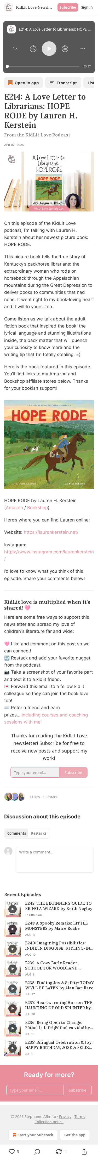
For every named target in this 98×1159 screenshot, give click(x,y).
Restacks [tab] (38, 833)
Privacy (65, 1116)
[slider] (43, 66)
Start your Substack (35, 1134)
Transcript (67, 82)
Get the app (74, 1134)
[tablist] (26, 833)
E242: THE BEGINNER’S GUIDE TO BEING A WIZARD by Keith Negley (58, 906)
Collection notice (49, 1121)
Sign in (87, 7)
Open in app (27, 82)
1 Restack (50, 796)
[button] (15, 48)
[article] (49, 909)
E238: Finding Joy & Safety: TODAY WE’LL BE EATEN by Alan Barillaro (59, 985)
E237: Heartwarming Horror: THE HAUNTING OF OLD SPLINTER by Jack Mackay (59, 1005)
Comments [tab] (16, 833)
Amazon (15, 507)
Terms (79, 1116)
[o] (12, 909)
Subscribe (68, 7)
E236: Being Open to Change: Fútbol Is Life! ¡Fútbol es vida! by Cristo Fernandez (57, 1025)
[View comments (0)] (37, 1151)
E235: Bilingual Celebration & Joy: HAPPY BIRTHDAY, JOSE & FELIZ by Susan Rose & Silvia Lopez (59, 1045)
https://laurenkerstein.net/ (51, 532)
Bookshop (37, 507)
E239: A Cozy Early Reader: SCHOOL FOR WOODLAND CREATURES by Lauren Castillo (56, 965)
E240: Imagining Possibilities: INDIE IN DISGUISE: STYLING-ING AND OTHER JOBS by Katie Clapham (59, 945)
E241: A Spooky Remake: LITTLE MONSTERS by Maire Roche (56, 926)
